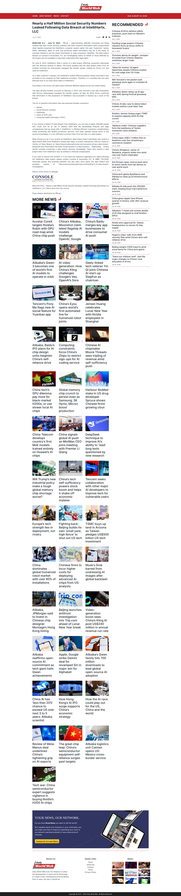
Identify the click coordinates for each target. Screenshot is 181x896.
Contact (90, 867)
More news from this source (58, 188)
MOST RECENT (45, 16)
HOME (35, 16)
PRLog (65, 43)
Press (90, 862)
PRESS (56, 16)
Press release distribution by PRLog (46, 193)
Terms (90, 870)
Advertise (90, 865)
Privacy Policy (90, 872)
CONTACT (65, 16)
